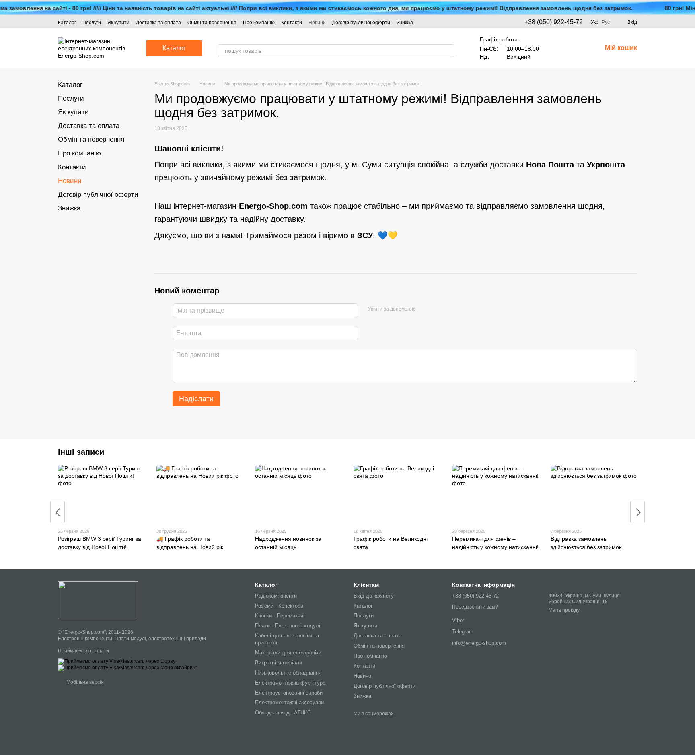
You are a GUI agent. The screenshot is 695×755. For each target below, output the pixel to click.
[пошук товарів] (447, 50)
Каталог (67, 22)
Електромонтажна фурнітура (290, 683)
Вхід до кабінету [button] (374, 596)
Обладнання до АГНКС (283, 713)
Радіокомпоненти (276, 596)
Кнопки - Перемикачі (279, 616)
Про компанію (259, 22)
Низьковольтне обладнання (288, 673)
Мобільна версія (84, 682)
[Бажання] (553, 48)
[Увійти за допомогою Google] (437, 309)
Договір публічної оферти (361, 22)
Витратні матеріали (278, 663)
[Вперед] (637, 512)
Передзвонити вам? (475, 607)
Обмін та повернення (211, 22)
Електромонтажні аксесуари (289, 702)
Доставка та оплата (158, 22)
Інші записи (81, 452)
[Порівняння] (574, 48)
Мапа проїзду (564, 610)
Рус (606, 22)
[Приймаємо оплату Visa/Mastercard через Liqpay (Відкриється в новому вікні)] (116, 661)
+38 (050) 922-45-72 (553, 22)
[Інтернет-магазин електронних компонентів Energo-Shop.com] (98, 600)
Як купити (118, 22)
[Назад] (57, 512)
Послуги (91, 22)
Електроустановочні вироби (289, 693)
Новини (317, 22)
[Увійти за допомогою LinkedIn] (450, 309)
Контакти (291, 22)
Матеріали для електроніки (288, 653)
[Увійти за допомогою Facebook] (424, 309)
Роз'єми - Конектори (279, 606)
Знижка (405, 22)
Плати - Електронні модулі (287, 626)
